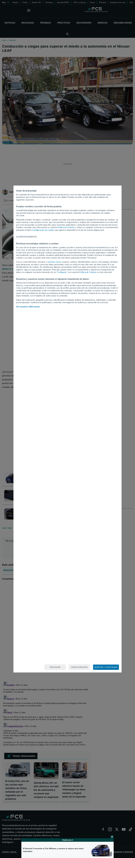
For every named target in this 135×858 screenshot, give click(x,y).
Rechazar (55, 667)
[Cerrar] (112, 836)
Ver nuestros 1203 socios (28, 307)
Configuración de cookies (43, 230)
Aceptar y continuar (106, 667)
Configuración (79, 667)
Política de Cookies (65, 227)
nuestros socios (54, 262)
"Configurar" (62, 272)
